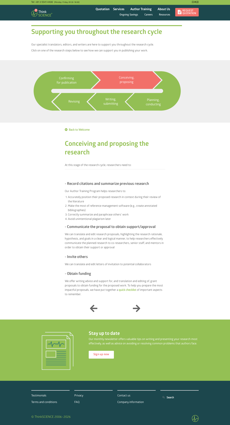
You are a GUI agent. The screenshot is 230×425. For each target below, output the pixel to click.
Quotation (103, 9)
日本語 (195, 2)
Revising (74, 102)
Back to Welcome (79, 130)
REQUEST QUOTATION (189, 12)
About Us (164, 9)
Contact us (123, 396)
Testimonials (38, 396)
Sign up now (101, 354)
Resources (164, 14)
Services (118, 9)
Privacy (78, 396)
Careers (148, 14)
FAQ (76, 402)
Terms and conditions (44, 402)
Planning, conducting (153, 102)
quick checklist (127, 290)
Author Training (141, 9)
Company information (130, 402)
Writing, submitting (110, 102)
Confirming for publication (67, 81)
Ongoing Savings (129, 14)
